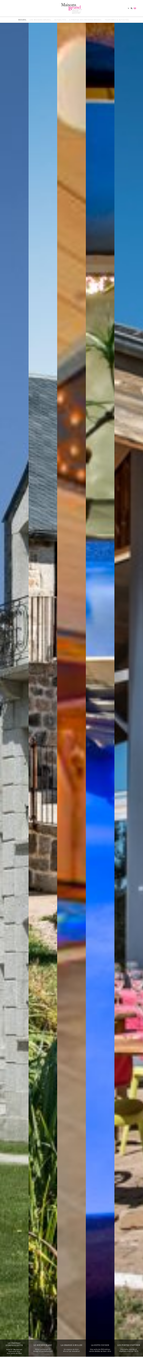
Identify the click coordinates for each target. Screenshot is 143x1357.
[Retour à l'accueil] (71, 8)
